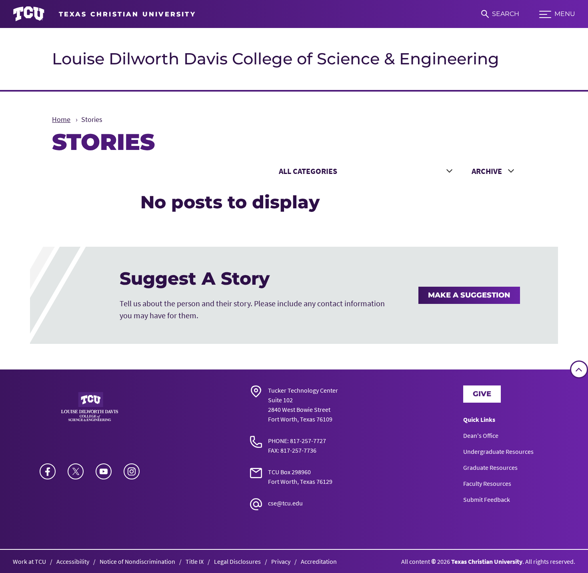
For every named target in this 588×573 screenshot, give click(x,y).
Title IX (195, 561)
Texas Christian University (486, 561)
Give (482, 393)
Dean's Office (480, 435)
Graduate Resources (490, 467)
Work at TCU (29, 561)
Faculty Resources (487, 483)
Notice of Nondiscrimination (137, 561)
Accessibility (72, 561)
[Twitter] (76, 471)
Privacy (280, 561)
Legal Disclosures (237, 561)
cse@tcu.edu (285, 503)
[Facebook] (48, 471)
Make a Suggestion (469, 295)
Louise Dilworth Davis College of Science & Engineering (275, 58)
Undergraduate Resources (498, 451)
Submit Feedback (486, 499)
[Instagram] (132, 471)
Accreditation (319, 561)
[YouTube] (104, 471)
